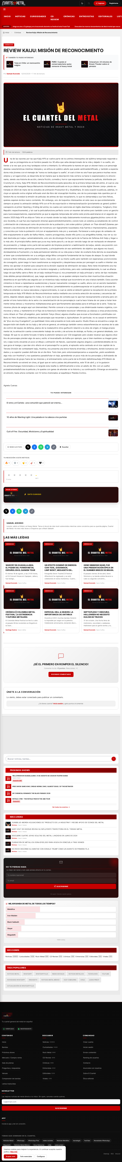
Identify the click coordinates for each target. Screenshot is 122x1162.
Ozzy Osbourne (70, 980)
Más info (13, 1152)
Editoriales (105, 16)
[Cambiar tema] (82, 3)
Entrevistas (86, 16)
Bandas (5, 1047)
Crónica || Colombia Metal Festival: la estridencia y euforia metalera (20, 614)
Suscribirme (62, 886)
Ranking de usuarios (91, 1058)
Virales (47, 1079)
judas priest (94, 980)
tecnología (93, 974)
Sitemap (106, 1154)
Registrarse (113, 3)
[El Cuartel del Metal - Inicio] (13, 3)
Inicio (7, 16)
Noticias (20, 16)
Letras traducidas (9, 1084)
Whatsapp (28, 974)
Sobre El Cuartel (89, 1073)
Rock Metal (49, 1052)
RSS (112, 1154)
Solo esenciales (26, 1156)
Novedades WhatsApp (16, 980)
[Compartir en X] (28, 447)
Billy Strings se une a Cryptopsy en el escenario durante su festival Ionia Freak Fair (32, 26)
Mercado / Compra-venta (12, 1058)
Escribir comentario (61, 674)
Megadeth (33, 980)
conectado (32, 697)
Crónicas (69, 16)
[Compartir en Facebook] (34, 447)
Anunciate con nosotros (92, 1068)
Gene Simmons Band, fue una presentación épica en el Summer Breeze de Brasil (99, 567)
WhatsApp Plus (42, 974)
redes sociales (58, 974)
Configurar (41, 1156)
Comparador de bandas (11, 1079)
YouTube (105, 974)
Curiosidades (38, 16)
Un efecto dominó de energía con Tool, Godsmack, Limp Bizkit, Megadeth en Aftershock (61, 568)
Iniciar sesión (88, 1047)
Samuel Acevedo (13, 74)
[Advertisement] (61, 736)
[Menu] (4, 9)
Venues (5, 1073)
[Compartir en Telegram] (47, 447)
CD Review (55, 18)
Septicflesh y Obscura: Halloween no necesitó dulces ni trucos (97, 614)
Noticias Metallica (76, 974)
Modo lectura (16, 447)
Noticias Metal (13, 974)
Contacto (86, 1063)
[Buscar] (89, 3)
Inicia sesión (58, 703)
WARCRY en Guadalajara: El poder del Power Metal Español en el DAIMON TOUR (20, 567)
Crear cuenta (88, 1042)
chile (83, 980)
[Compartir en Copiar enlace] (53, 447)
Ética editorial (88, 1079)
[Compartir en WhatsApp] (40, 447)
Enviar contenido (89, 1052)
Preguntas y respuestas (11, 1068)
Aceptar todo (10, 1156)
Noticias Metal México (50, 980)
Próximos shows (8, 1052)
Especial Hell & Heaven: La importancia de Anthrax (59, 613)
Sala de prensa (8, 1063)
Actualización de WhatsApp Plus (20, 986)
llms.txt (117, 1154)
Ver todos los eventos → (61, 807)
